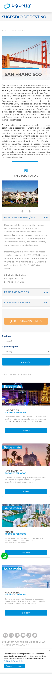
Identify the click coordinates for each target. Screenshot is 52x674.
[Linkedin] (17, 637)
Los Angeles (14, 471)
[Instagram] (11, 637)
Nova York (12, 592)
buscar (26, 361)
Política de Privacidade (13, 661)
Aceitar (9, 666)
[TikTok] (23, 637)
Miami (9, 531)
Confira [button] (26, 431)
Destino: (6, 336)
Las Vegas (12, 410)
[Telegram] (34, 637)
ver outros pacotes (15, 31)
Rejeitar (19, 666)
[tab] (26, 217)
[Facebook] (5, 637)
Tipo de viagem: (10, 346)
